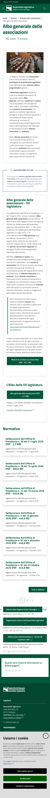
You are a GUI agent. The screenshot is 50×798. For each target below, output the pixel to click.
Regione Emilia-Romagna (10, 2)
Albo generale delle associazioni (25, 395)
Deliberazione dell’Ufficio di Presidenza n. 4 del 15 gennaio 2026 (22, 516)
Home (5, 18)
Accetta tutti (25, 778)
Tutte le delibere (37, 589)
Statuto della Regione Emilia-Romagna (21, 609)
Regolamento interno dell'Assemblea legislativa (25, 620)
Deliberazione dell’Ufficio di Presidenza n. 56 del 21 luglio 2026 (24, 441)
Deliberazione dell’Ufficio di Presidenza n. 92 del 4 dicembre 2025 (23, 540)
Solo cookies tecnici (25, 771)
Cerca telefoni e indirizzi (12, 717)
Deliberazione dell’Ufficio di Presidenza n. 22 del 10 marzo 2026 (25, 491)
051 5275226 (17, 714)
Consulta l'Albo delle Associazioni (19, 410)
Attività (14, 18)
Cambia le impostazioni (25, 786)
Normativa (11, 428)
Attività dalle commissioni (30, 18)
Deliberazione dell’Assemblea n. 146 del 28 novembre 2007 (25, 638)
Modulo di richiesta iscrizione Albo (25, 361)
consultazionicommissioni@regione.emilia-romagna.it (25, 328)
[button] (44, 8)
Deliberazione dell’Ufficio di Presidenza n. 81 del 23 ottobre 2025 (22, 565)
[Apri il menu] (3, 8)
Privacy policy (7, 763)
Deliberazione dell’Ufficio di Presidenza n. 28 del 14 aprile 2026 (24, 466)
